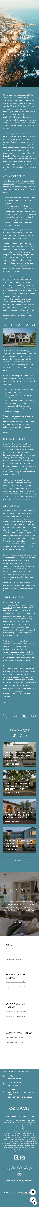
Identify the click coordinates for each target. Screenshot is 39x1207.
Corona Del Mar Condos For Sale (16, 1016)
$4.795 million (27, 268)
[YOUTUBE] (25, 1168)
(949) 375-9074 (13, 1085)
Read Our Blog (10, 954)
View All (19, 861)
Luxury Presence (25, 1180)
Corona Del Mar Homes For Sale (16, 1011)
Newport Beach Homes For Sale (16, 982)
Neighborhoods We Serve (14, 959)
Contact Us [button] (19, 922)
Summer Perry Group (27, 669)
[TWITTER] (31, 1168)
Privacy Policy (29, 1192)
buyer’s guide (8, 184)
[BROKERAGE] (19, 1174)
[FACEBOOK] (8, 1168)
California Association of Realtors (17, 150)
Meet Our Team (10, 949)
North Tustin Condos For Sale (15, 1042)
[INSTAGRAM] (13, 1168)
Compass (29, 1122)
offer (28, 622)
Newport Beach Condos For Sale (16, 987)
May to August (13, 530)
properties (7, 280)
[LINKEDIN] (19, 1168)
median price (19, 244)
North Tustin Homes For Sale (15, 1037)
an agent (19, 691)
